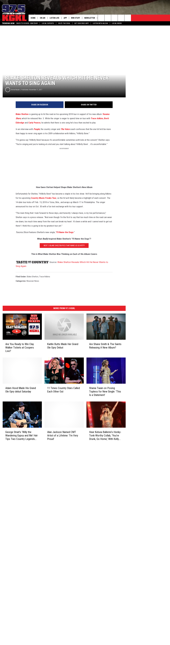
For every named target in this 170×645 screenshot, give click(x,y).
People (37, 129)
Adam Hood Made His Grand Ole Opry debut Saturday (20, 389)
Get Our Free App (81, 23)
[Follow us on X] (121, 18)
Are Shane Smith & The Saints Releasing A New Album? (105, 345)
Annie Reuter (15, 90)
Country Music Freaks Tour (43, 198)
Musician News (33, 281)
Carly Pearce (34, 122)
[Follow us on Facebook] (114, 18)
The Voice (65, 129)
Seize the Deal (64, 23)
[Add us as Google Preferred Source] (108, 18)
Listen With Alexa (100, 23)
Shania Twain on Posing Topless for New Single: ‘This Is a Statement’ (105, 391)
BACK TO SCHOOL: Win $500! (27, 23)
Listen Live (54, 18)
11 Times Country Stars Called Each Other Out (63, 389)
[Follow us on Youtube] (127, 18)
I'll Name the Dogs (64, 232)
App (65, 18)
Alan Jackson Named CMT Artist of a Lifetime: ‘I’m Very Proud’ (62, 435)
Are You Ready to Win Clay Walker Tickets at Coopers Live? (19, 347)
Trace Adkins (97, 118)
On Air (42, 18)
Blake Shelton (22, 114)
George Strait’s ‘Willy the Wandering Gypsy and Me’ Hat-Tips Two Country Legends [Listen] (21, 435)
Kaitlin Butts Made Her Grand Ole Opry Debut (62, 345)
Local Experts (48, 23)
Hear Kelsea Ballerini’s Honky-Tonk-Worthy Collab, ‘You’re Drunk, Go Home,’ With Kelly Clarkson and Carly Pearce (105, 435)
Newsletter (89, 18)
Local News (117, 23)
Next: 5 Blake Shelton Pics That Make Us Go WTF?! (64, 245)
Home (33, 18)
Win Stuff (75, 18)
